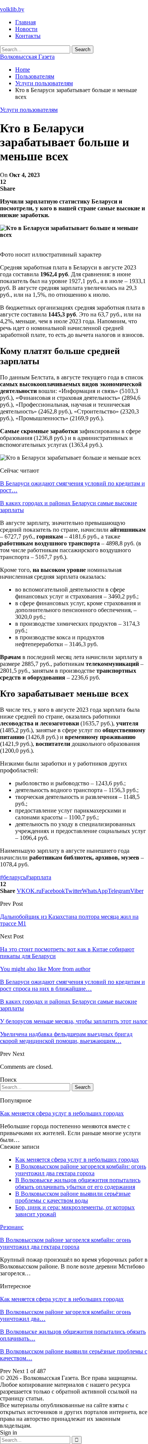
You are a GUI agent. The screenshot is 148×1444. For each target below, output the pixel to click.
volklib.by (12, 9)
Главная (25, 22)
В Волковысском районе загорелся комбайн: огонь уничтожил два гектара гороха (80, 1169)
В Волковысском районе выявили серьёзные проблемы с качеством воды (73, 1197)
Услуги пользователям (29, 109)
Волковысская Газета (27, 56)
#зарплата (38, 877)
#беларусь (13, 877)
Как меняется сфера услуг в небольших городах (62, 1113)
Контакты (28, 36)
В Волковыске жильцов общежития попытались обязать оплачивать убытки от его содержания (77, 1183)
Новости (26, 29)
